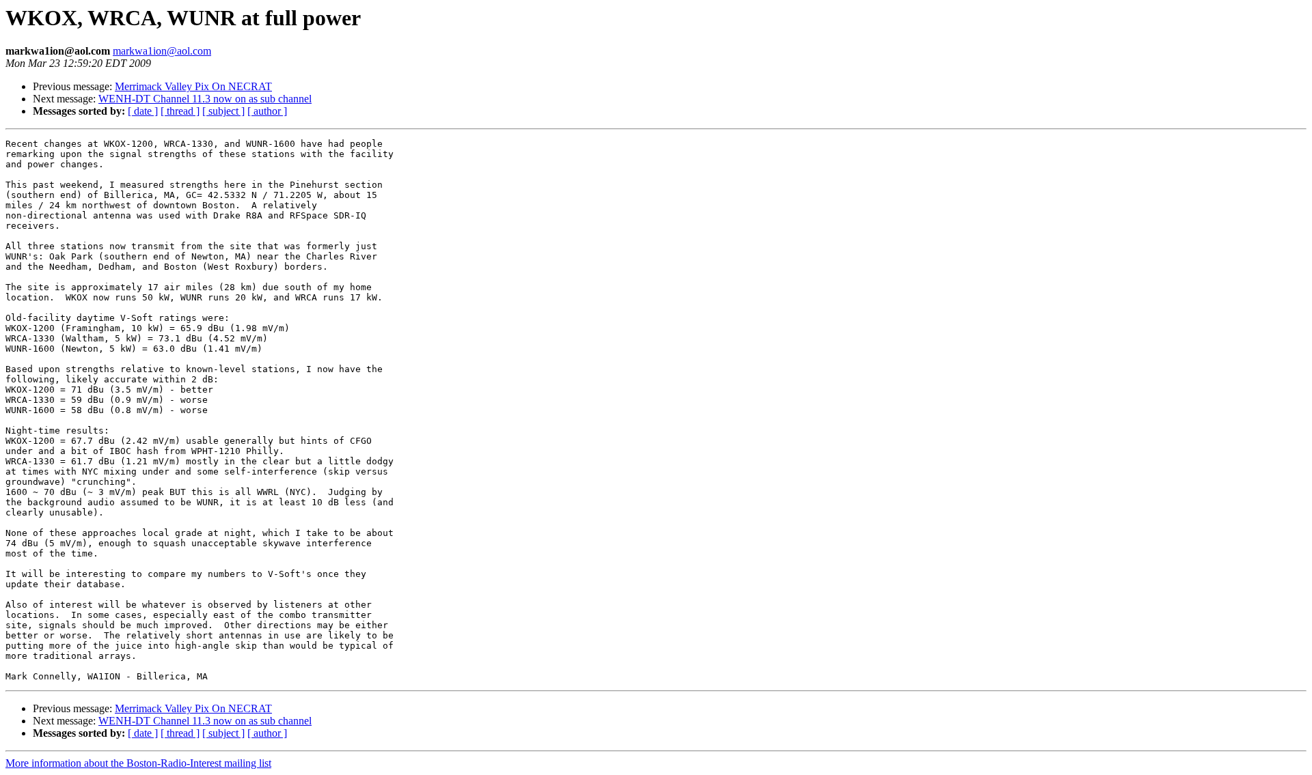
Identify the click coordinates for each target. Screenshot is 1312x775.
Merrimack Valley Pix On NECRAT (193, 86)
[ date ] (143, 111)
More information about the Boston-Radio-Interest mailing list (138, 763)
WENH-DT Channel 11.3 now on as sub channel (205, 98)
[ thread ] (180, 111)
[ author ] (267, 111)
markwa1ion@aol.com (162, 51)
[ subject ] (223, 111)
